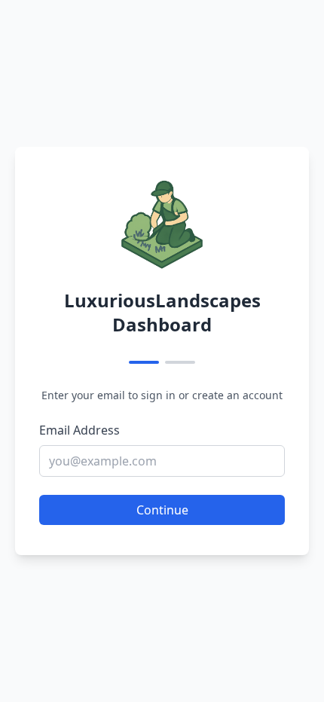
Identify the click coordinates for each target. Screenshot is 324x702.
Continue (162, 510)
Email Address (79, 430)
